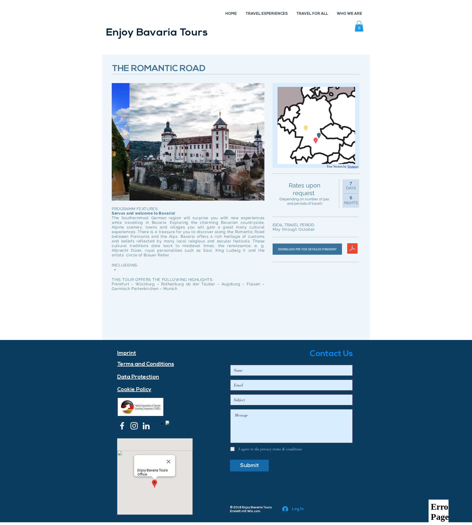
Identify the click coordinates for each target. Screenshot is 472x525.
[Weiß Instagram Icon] (134, 426)
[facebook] (122, 426)
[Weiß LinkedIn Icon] (146, 426)
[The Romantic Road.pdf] (352, 249)
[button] (359, 26)
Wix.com (253, 511)
